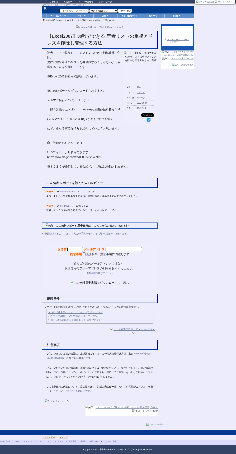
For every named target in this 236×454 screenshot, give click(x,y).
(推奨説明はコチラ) (100, 273)
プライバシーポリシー (56, 441)
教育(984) (153, 16)
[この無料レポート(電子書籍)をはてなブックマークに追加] (148, 119)
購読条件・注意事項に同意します (108, 254)
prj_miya (64, 205)
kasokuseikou (67, 191)
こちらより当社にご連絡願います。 (73, 391)
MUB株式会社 (5, 441)
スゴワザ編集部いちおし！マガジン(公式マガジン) (75, 312)
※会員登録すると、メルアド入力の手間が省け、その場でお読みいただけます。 (85, 233)
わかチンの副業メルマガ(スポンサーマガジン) (73, 316)
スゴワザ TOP (150, 411)
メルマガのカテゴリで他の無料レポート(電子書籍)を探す (127, 407)
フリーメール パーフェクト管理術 (177, 41)
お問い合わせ (105, 2)
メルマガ (141, 92)
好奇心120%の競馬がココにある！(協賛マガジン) (75, 319)
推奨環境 (72, 441)
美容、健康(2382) (129, 16)
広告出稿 (68, 2)
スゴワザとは (51, 2)
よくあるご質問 (110, 441)
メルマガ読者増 (86, 2)
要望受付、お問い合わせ (90, 441)
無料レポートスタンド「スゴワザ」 (29, 441)
